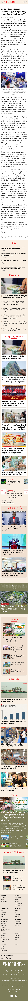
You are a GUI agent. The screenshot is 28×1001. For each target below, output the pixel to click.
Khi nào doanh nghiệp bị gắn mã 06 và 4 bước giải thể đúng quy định (13, 254)
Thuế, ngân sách (19, 903)
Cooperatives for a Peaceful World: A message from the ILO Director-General (14, 528)
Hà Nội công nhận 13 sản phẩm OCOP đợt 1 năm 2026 (17, 656)
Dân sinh (3, 946)
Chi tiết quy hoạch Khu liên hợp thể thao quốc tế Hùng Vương (13, 609)
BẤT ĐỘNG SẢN (18, 908)
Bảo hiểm (10, 503)
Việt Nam (3, 897)
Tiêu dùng (3, 923)
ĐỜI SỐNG (3, 945)
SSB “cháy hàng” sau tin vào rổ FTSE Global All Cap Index (13, 261)
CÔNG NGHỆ (18, 919)
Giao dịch (3, 914)
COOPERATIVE (4, 933)
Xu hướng (17, 921)
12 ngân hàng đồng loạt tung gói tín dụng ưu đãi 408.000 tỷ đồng (14, 329)
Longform (23, 586)
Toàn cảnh (17, 914)
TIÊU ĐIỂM (3, 895)
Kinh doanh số (18, 905)
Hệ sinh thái (18, 939)
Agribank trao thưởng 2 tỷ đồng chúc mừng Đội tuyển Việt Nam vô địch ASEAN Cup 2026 (15, 309)
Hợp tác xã (3, 935)
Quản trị (3, 927)
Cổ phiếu (3, 912)
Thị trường (4, 921)
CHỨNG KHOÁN (4, 908)
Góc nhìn (3, 916)
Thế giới (3, 899)
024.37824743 (15, 991)
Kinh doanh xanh (5, 939)
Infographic (15, 586)
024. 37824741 (9, 955)
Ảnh (3, 586)
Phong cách (4, 950)
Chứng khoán (10, 479)
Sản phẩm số (18, 923)
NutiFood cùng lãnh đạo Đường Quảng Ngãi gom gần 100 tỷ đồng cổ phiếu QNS (13, 267)
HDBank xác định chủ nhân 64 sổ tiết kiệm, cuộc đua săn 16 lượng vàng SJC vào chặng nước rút (15, 323)
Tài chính (3, 6)
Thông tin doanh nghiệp (5, 930)
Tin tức (16, 910)
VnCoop (14, 620)
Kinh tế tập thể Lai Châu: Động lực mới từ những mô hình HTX (15, 845)
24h (2, 910)
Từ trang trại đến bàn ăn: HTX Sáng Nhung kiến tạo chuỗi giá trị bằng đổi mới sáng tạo (14, 640)
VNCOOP (17, 945)
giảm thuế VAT (18, 237)
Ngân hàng (10, 6)
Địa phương (4, 901)
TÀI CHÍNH (17, 895)
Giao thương (4, 925)
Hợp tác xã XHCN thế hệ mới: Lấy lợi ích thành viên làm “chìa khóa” (18, 879)
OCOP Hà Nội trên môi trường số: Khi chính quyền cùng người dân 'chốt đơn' (17, 648)
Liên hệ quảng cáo (6, 958)
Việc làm (3, 948)
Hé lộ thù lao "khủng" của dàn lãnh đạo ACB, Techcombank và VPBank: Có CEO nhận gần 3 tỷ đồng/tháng (13, 302)
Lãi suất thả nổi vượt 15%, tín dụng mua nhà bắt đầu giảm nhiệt (18, 887)
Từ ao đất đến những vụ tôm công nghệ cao (17, 663)
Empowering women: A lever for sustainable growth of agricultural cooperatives (13, 552)
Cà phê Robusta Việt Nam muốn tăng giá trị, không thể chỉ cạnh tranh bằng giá (13, 247)
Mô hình (3, 937)
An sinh (3, 941)
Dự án (16, 912)
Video (7, 586)
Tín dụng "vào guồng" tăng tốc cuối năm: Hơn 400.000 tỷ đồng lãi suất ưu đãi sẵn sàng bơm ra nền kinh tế (14, 316)
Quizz (14, 588)
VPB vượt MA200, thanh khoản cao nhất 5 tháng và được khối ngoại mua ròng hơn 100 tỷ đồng (14, 494)
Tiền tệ (3, 503)
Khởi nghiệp (18, 935)
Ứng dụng (17, 925)
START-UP (17, 933)
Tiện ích (17, 916)
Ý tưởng (17, 937)
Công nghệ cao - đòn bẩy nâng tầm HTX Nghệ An (18, 670)
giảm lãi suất (8, 237)
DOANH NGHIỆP (4, 919)
